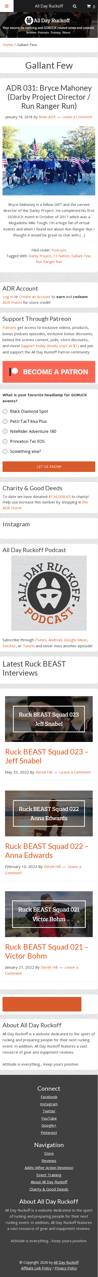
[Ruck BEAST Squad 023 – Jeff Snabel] (49, 718)
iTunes (40, 639)
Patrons (9, 327)
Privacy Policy (66, 1268)
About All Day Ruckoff (49, 1181)
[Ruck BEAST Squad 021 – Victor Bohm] (49, 913)
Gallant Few (80, 255)
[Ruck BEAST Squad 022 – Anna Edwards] (49, 813)
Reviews (48, 1160)
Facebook (49, 1096)
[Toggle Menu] (7, 6)
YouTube (49, 1118)
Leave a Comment (77, 116)
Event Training (48, 1174)
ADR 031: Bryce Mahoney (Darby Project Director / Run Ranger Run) (49, 96)
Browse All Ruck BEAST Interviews (42, 1004)
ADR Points (12, 302)
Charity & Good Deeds (48, 1189)
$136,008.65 (59, 496)
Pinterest (49, 1132)
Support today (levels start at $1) (50, 345)
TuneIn (29, 645)
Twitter (49, 1110)
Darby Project (40, 255)
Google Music (75, 639)
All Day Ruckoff (66, 1262)
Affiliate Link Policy (36, 1268)
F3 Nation (61, 255)
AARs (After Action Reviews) (49, 1167)
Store (49, 1153)
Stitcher (9, 645)
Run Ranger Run (49, 261)
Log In (8, 296)
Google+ (48, 1125)
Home (8, 44)
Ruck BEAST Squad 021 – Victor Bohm (46, 951)
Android (55, 639)
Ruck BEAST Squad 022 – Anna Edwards (46, 850)
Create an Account (35, 296)
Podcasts (59, 250)
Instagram (49, 1103)
